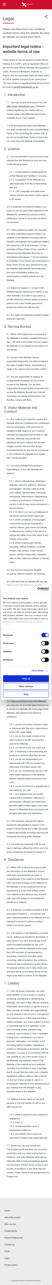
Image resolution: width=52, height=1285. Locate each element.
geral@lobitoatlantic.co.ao (25, 87)
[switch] (45, 643)
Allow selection (26, 686)
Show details (38, 670)
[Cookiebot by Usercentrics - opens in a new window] (37, 589)
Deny (26, 694)
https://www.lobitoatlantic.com (21, 107)
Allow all (26, 678)
